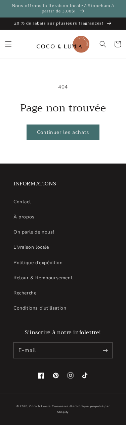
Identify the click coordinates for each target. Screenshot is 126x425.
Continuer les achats (63, 132)
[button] (8, 44)
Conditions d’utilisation (39, 308)
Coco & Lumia (39, 406)
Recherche (24, 293)
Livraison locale (31, 247)
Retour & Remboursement (43, 278)
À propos (24, 217)
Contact (22, 202)
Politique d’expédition (37, 262)
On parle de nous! (33, 232)
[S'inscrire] (105, 350)
